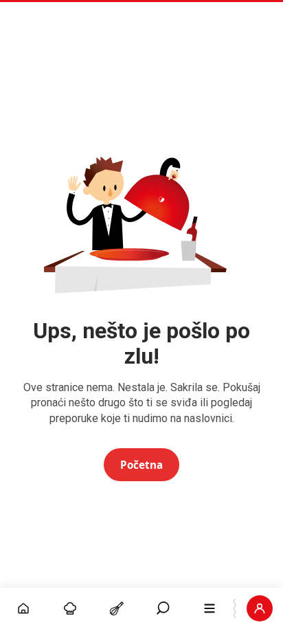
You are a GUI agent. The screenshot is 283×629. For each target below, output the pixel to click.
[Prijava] (259, 608)
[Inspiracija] (70, 608)
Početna (141, 465)
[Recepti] (116, 608)
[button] (163, 608)
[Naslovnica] (23, 608)
